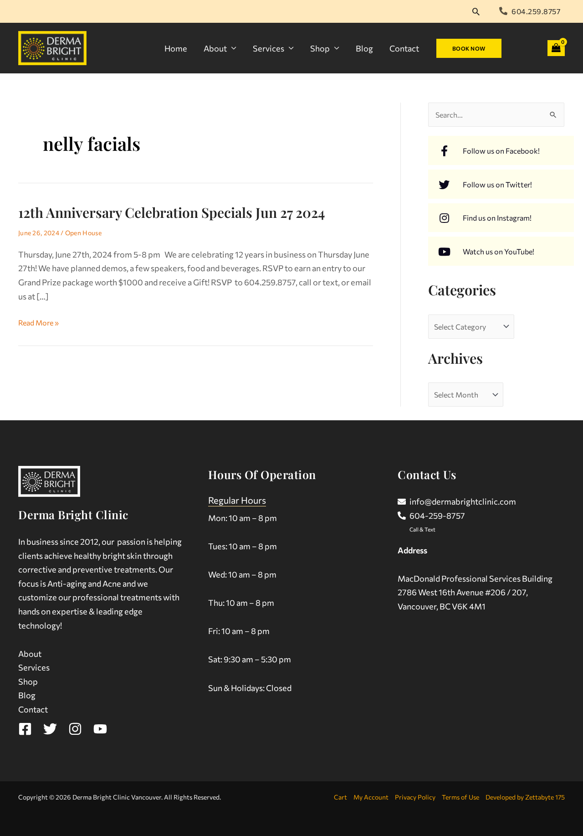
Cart (340, 797)
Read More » (38, 321)
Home (175, 48)
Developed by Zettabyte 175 (525, 797)
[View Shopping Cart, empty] (556, 48)
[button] (476, 11)
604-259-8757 (437, 516)
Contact (404, 48)
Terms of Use (460, 797)
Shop (320, 48)
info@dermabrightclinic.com (462, 501)
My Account (371, 797)
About (215, 48)
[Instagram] (75, 729)
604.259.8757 (535, 11)
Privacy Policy (415, 797)
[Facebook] (25, 729)
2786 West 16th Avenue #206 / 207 (462, 592)
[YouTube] (100, 729)
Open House (83, 233)
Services (268, 48)
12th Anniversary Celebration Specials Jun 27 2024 (171, 212)
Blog (364, 48)
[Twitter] (50, 729)
